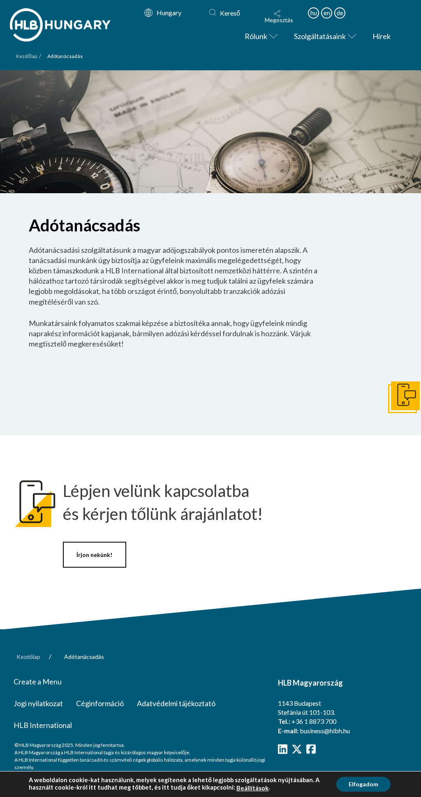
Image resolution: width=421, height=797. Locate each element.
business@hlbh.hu (325, 731)
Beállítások (252, 788)
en (327, 12)
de (340, 12)
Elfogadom (363, 784)
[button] (279, 16)
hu (313, 12)
